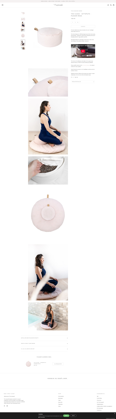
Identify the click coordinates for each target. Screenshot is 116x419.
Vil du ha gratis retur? (28, 348)
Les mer (61, 415)
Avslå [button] (73, 415)
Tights (59, 400)
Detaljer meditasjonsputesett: (30, 338)
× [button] (114, 413)
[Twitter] (75, 77)
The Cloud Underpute (86, 65)
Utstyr (59, 406)
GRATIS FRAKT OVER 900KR (28, 343)
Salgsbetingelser (100, 404)
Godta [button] (66, 415)
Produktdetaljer (76, 81)
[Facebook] (4, 406)
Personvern (99, 400)
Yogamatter (60, 404)
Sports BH (60, 402)
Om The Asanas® (100, 402)
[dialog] (58, 415)
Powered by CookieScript (110, 418)
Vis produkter (58, 363)
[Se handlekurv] (113, 5)
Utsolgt (83, 26)
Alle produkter (61, 396)
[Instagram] (7, 406)
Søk (97, 396)
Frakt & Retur (99, 398)
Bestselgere (60, 398)
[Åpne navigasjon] (2, 4)
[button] (51, 417)
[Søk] (111, 5)
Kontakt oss (99, 410)
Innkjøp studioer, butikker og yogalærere (104, 406)
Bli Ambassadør (100, 408)
